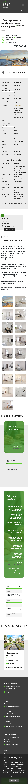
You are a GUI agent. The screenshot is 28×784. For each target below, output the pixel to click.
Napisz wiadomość (9, 229)
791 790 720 (9, 723)
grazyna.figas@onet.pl (12, 744)
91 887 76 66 (9, 692)
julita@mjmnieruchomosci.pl (13, 706)
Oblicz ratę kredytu (10, 42)
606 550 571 (9, 703)
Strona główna (7, 754)
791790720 (6, 223)
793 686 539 (9, 713)
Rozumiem (14, 780)
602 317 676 (9, 741)
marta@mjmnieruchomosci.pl (10, 226)
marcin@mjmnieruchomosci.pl (14, 716)
